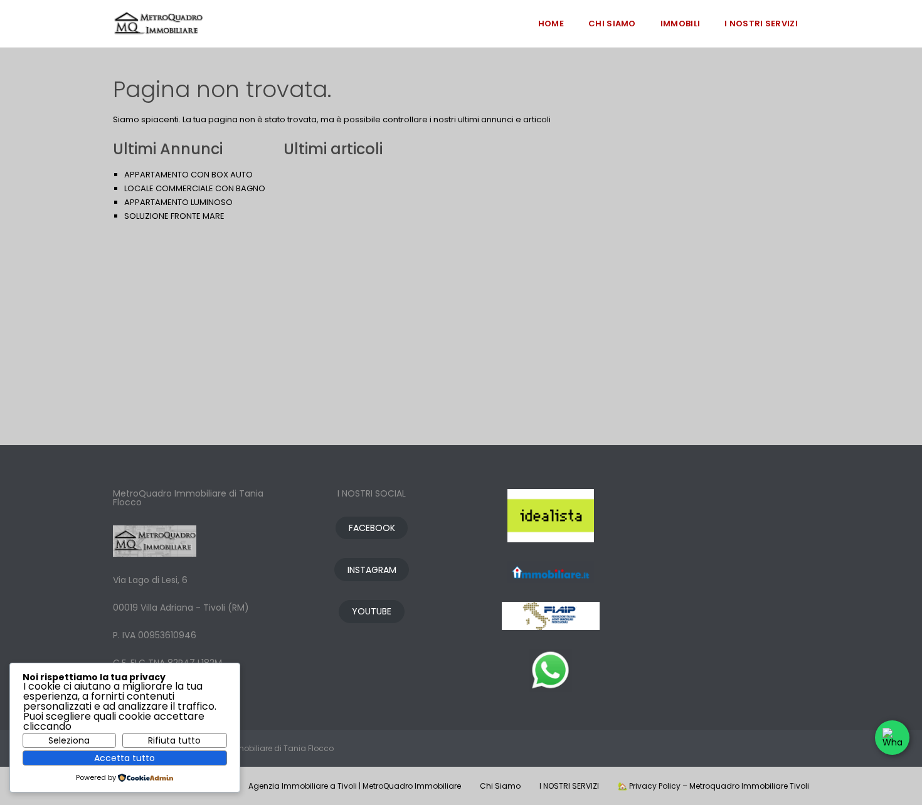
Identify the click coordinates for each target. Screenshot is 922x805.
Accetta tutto (124, 758)
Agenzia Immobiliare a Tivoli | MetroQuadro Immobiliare (354, 786)
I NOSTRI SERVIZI (761, 23)
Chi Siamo (612, 23)
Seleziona (69, 740)
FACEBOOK (372, 528)
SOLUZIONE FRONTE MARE (174, 216)
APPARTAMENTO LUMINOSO (178, 202)
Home (551, 23)
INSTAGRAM (371, 570)
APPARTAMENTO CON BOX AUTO (188, 175)
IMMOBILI (680, 23)
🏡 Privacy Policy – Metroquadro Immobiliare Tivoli (713, 786)
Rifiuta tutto (174, 740)
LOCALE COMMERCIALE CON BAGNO (194, 188)
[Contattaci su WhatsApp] (892, 737)
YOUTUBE (371, 611)
